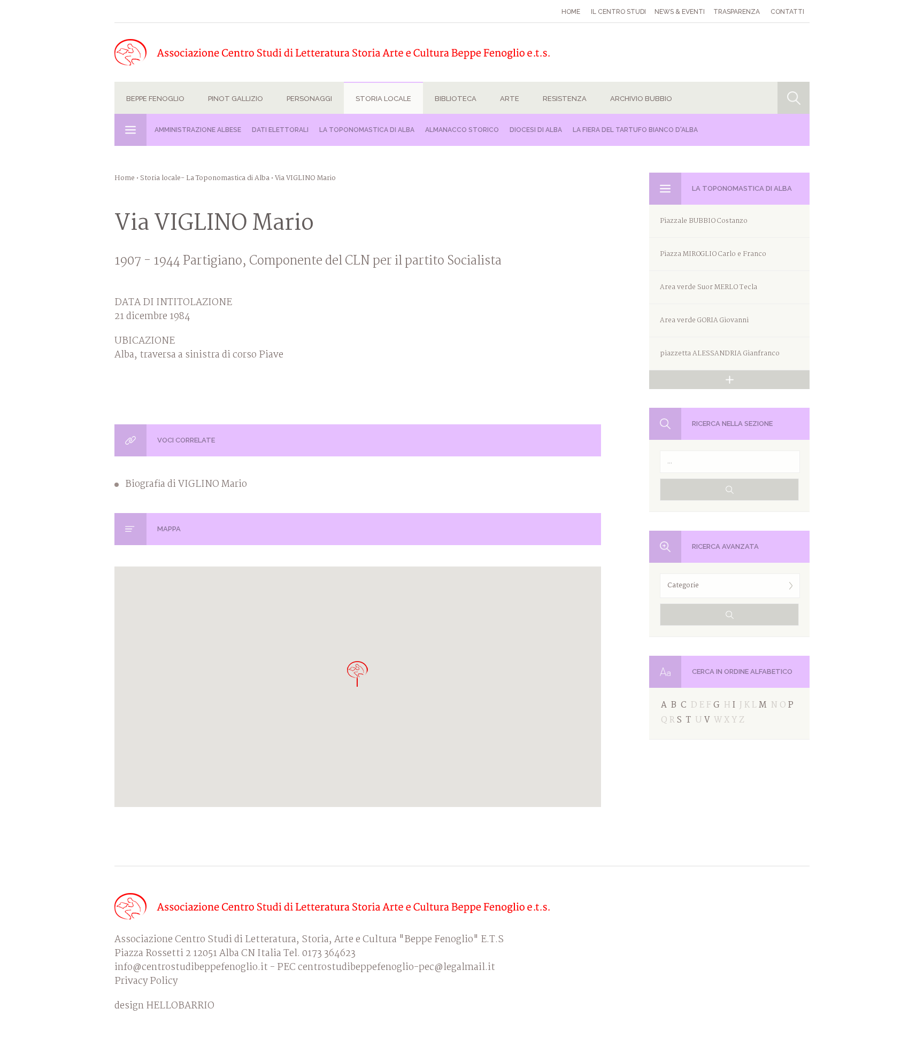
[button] (357, 674)
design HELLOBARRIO (164, 1006)
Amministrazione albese (198, 130)
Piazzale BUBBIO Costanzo (704, 221)
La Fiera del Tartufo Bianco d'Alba (635, 130)
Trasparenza (736, 11)
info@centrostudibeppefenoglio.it (191, 967)
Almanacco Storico (462, 130)
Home (570, 11)
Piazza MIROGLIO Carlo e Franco (713, 254)
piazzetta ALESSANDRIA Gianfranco (720, 353)
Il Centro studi (618, 11)
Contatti (787, 11)
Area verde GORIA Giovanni (704, 320)
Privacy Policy (146, 981)
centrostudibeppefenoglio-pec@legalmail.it (396, 967)
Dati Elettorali (280, 130)
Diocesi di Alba (536, 130)
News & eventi (679, 11)
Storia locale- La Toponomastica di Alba (205, 178)
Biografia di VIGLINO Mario (186, 485)
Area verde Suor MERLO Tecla (708, 287)
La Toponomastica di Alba (366, 130)
